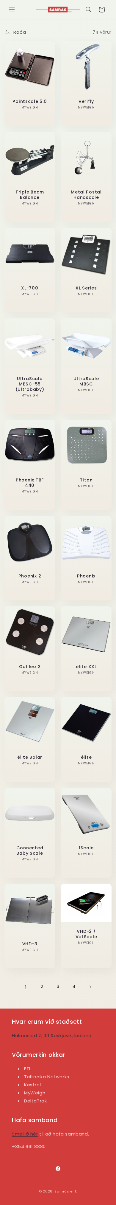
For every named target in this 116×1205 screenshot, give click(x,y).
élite (86, 757)
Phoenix (86, 576)
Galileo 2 (29, 666)
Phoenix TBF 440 (30, 482)
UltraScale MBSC (86, 381)
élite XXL (86, 666)
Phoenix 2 (29, 576)
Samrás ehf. (65, 1191)
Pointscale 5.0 (29, 101)
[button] (11, 9)
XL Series (86, 288)
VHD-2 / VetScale (86, 934)
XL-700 (29, 288)
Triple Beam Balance (29, 194)
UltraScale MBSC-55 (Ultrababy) (29, 384)
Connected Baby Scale (29, 850)
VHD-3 (29, 944)
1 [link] (26, 987)
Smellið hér (25, 1134)
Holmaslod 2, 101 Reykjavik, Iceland (52, 1035)
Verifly (86, 101)
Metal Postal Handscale (86, 194)
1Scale (86, 848)
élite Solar (29, 757)
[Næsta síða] (90, 986)
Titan (86, 480)
